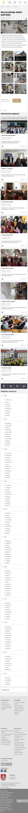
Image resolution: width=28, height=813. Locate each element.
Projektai (3, 737)
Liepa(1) (7, 402)
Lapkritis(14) (8, 658)
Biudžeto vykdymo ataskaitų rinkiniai (8, 731)
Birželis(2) (7, 496)
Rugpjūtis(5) (8, 432)
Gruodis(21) (8, 656)
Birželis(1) (7, 522)
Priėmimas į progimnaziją (20, 747)
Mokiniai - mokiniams (7, 168)
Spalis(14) (7, 457)
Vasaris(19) (8, 593)
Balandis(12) (8, 438)
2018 (5, 622)
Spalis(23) (7, 631)
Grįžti (5, 110)
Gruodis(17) (8, 453)
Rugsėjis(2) (8, 492)
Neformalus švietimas (19, 709)
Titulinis (2, 6)
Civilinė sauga (18, 750)
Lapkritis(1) (8, 543)
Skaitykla (17, 714)
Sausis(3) (7, 505)
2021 (5, 536)
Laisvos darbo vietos (19, 732)
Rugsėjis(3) (8, 517)
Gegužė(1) (7, 609)
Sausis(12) (7, 595)
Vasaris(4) (7, 443)
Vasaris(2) (7, 560)
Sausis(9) (7, 415)
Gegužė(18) (8, 639)
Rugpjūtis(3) (8, 462)
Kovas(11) (7, 590)
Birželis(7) (7, 637)
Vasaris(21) (8, 646)
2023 (5, 481)
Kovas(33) (7, 644)
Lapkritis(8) (8, 605)
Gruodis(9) (8, 571)
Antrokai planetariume (7, 235)
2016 (5, 673)
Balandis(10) (8, 612)
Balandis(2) (8, 526)
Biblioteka (17, 712)
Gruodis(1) (8, 513)
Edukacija (15, 6)
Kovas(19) (7, 682)
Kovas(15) (7, 410)
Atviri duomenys (18, 754)
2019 (5, 599)
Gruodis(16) (8, 626)
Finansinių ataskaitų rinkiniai (8, 734)
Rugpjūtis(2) (8, 400)
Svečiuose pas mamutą (7, 268)
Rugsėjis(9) (8, 429)
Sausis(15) (7, 648)
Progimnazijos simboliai (7, 707)
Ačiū (16, 100)
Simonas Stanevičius (6, 705)
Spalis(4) (7, 607)
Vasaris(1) (7, 684)
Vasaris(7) (7, 413)
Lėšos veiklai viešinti (6, 735)
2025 (5, 419)
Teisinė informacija (19, 752)
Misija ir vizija (4, 702)
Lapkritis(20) (8, 455)
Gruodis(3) (8, 603)
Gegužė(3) (7, 524)
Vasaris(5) (7, 616)
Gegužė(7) (7, 468)
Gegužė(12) (8, 406)
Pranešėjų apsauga (19, 742)
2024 (5, 449)
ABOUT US (6, 690)
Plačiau (22, 146)
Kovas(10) (7, 473)
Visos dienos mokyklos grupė (20, 703)
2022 (5, 509)
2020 (5, 566)
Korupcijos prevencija (19, 749)
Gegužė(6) (7, 498)
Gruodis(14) (8, 485)
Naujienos (8, 6)
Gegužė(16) (8, 586)
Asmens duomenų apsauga (21, 734)
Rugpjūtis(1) (8, 665)
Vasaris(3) (7, 503)
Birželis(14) (8, 466)
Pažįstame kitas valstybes (8, 301)
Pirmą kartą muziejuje (7, 201)
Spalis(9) (7, 575)
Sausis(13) (7, 477)
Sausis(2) (7, 533)
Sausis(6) (7, 563)
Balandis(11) (8, 408)
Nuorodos (17, 730)
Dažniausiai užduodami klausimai (20, 740)
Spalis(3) (7, 489)
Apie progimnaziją (5, 704)
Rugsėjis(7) (8, 459)
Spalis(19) (7, 427)
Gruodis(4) (8, 541)
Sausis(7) (7, 445)
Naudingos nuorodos (19, 745)
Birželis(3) (7, 404)
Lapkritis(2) (8, 487)
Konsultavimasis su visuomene (19, 736)
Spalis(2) (7, 515)
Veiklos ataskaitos (6, 744)
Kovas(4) (7, 500)
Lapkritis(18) (8, 425)
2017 (5, 652)
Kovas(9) (7, 440)
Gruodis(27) (8, 423)
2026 (5, 395)
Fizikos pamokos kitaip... (8, 334)
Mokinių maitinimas (19, 707)
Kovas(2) (7, 528)
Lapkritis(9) (8, 573)
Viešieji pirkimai (5, 739)
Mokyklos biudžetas (6, 740)
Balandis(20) (8, 642)
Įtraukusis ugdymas (19, 705)
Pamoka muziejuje (6, 367)
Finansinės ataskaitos (6, 742)
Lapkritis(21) (8, 628)
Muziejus (4, 709)
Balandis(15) (8, 588)
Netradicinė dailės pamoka (8, 135)
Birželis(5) (7, 434)
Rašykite (4, 764)
